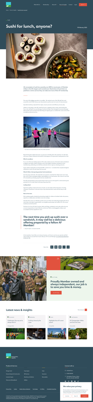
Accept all (84, 396)
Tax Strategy (35, 389)
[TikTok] (78, 381)
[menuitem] (37, 4)
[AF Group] (12, 4)
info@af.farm (70, 370)
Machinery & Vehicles (29, 377)
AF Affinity (42, 389)
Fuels (43, 371)
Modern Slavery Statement (24, 389)
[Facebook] (65, 381)
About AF (54, 4)
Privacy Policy (8, 389)
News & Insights (63, 4)
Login (75, 4)
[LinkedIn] (71, 381)
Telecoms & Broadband (11, 380)
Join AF (82, 4)
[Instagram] (68, 381)
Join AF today (56, 292)
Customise (67, 396)
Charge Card (9, 371)
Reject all (76, 396)
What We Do (37, 4)
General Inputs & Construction (13, 374)
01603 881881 (70, 373)
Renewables (45, 377)
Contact (70, 4)
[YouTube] (74, 381)
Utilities (25, 380)
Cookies (15, 389)
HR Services (26, 374)
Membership (46, 4)
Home (7, 10)
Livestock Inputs (9, 377)
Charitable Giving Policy (51, 389)
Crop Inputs (26, 371)
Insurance (44, 374)
